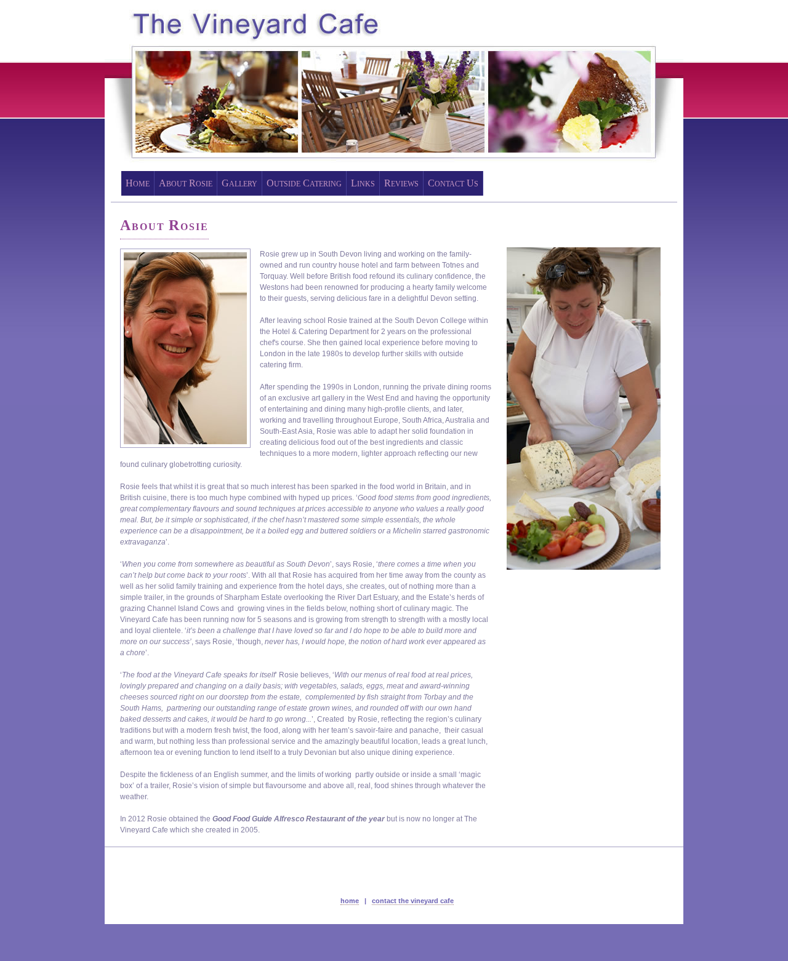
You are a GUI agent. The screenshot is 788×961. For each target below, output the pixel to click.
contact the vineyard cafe (413, 900)
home (349, 900)
